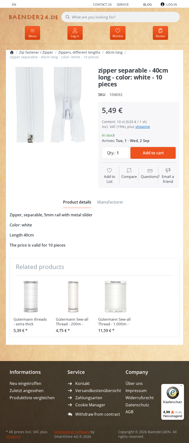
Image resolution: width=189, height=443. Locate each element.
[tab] (77, 202)
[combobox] (120, 17)
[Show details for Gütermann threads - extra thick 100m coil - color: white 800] (31, 296)
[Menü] (181, 387)
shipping (142, 126)
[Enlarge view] (50, 107)
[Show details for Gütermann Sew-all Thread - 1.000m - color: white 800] (115, 296)
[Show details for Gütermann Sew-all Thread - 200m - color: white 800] (73, 296)
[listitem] (50, 107)
